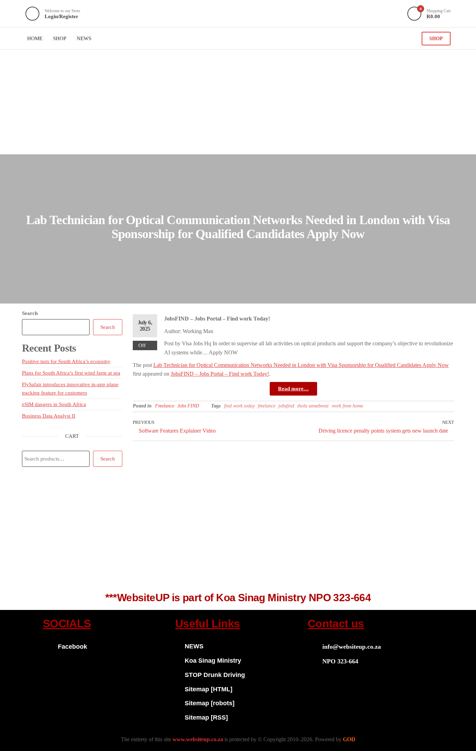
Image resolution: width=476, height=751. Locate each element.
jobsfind (286, 405)
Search (30, 313)
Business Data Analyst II (48, 416)
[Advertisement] (238, 102)
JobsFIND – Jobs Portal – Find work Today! (220, 374)
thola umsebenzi (313, 405)
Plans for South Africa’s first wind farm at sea (71, 373)
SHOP (436, 38)
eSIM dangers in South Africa (54, 404)
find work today (239, 405)
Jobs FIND (188, 405)
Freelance (164, 405)
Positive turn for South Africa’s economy (66, 361)
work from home (347, 405)
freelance (266, 405)
